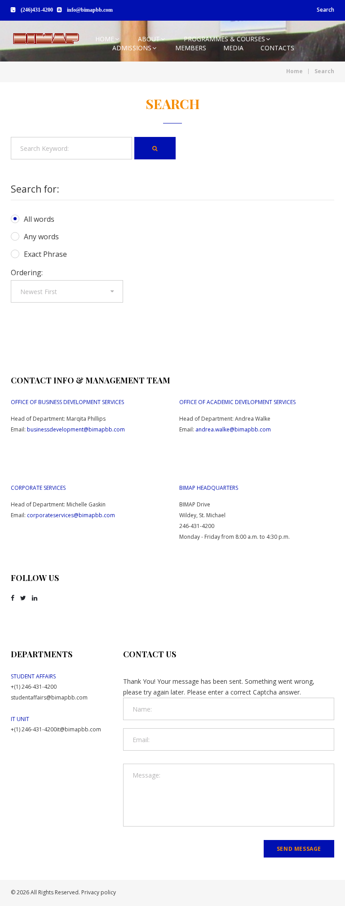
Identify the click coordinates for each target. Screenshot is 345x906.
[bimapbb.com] (45, 39)
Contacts (277, 48)
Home (104, 39)
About (149, 39)
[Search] (155, 148)
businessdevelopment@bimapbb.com (76, 429)
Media (233, 48)
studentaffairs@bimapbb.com (49, 697)
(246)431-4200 (37, 10)
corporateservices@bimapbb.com (71, 515)
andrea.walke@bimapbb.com (233, 429)
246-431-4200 (196, 526)
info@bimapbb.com (90, 10)
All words (39, 219)
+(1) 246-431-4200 (34, 686)
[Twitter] (23, 598)
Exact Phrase (45, 254)
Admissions (131, 48)
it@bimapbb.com (79, 729)
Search (325, 9)
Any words (41, 237)
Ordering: (27, 272)
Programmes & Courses (224, 39)
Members (190, 48)
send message (299, 849)
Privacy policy (98, 892)
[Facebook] (12, 598)
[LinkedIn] (34, 598)
